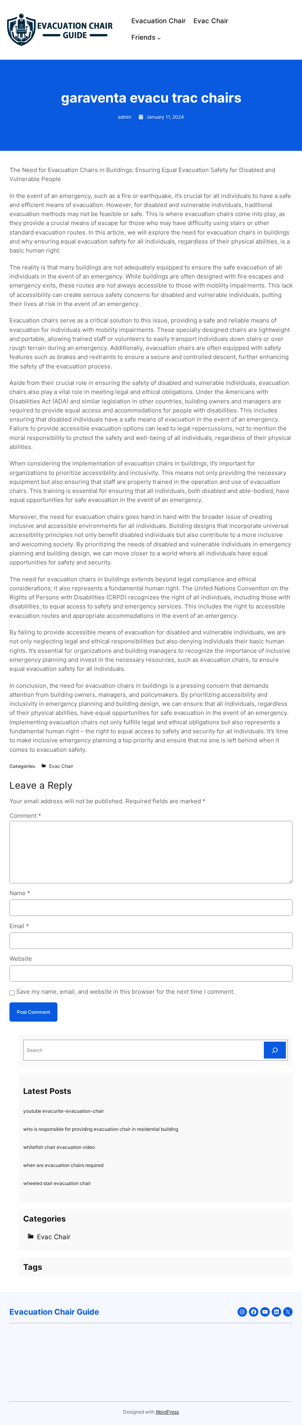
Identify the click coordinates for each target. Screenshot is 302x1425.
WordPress (167, 1412)
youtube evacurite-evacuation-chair (63, 1111)
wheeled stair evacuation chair (57, 1183)
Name (19, 893)
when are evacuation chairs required (63, 1165)
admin (124, 117)
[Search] (275, 1050)
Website (20, 958)
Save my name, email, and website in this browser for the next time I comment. (125, 991)
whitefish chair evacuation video (59, 1147)
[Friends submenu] (159, 38)
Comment (25, 815)
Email (19, 926)
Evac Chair (61, 766)
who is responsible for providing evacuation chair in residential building (100, 1129)
